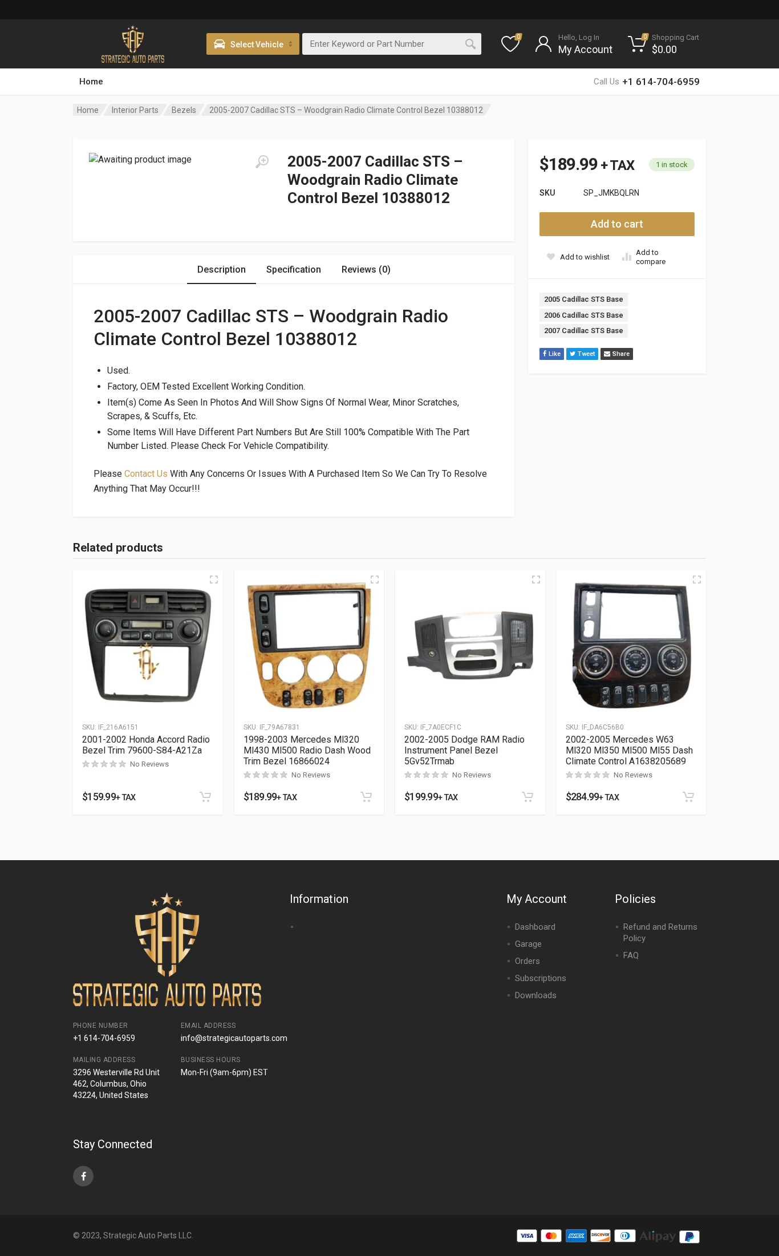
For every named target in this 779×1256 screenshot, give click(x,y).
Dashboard (535, 927)
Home (91, 81)
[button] (205, 797)
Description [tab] (221, 269)
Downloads (536, 995)
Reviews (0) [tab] (366, 269)
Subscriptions (540, 978)
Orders (527, 961)
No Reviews (149, 764)
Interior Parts (135, 110)
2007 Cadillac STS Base (583, 330)
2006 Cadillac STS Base (583, 315)
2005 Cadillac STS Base (583, 299)
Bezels (184, 110)
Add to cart (617, 224)
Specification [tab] (293, 269)
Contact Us (146, 473)
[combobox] (391, 44)
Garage (528, 944)
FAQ (631, 955)
